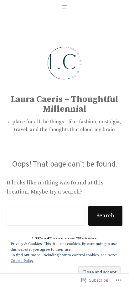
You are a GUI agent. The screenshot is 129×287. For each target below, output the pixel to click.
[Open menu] (64, 7)
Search (105, 215)
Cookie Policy (22, 260)
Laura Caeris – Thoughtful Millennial (64, 104)
